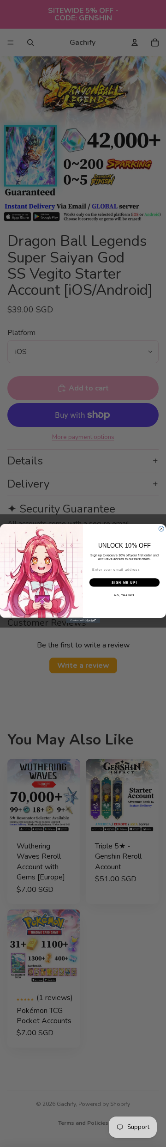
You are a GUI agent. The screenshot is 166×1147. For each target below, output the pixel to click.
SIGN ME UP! (124, 582)
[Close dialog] (161, 528)
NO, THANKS (124, 595)
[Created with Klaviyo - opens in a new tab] (83, 620)
